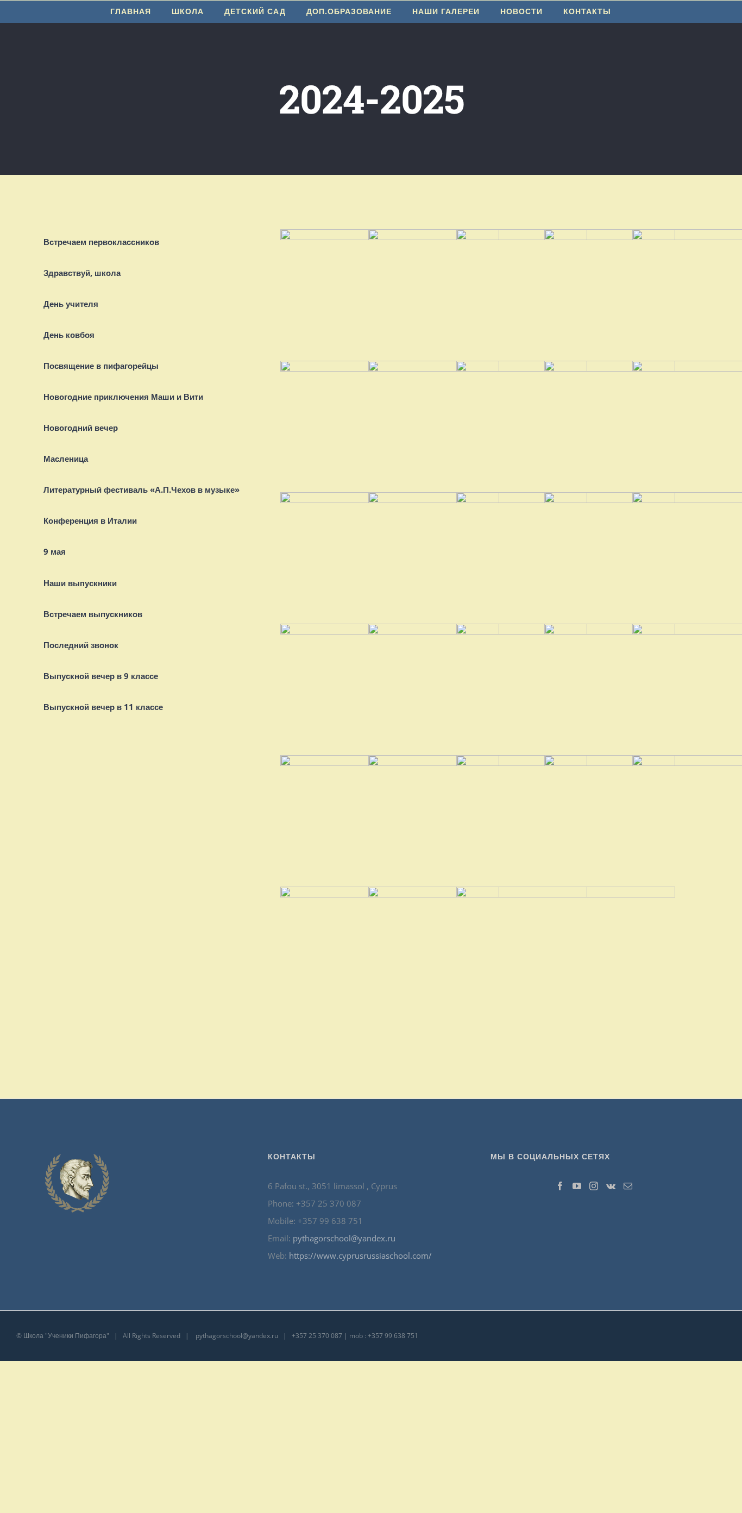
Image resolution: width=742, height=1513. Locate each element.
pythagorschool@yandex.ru (344, 1238)
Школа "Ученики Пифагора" (66, 1335)
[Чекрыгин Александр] (565, 895)
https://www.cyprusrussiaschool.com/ (360, 1255)
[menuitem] (130, 11)
